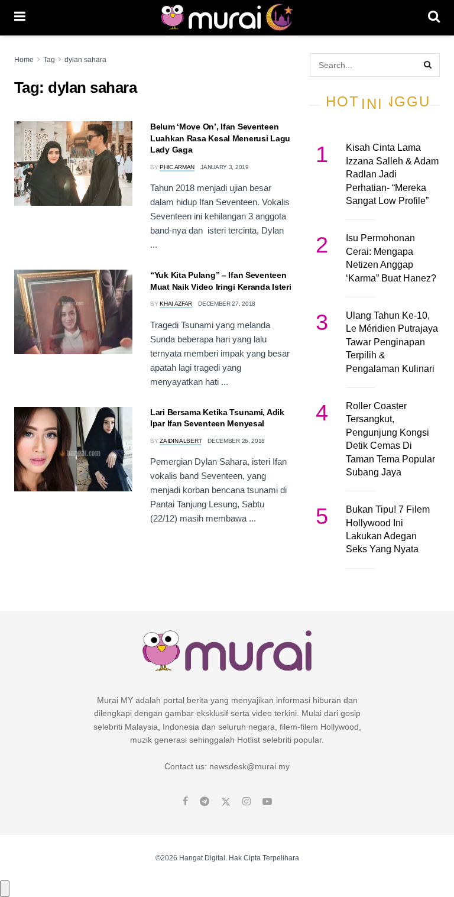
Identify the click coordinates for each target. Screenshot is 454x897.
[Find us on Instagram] (246, 802)
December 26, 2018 (236, 441)
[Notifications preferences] (4, 888)
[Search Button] (434, 17)
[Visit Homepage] (227, 18)
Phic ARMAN (177, 167)
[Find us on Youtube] (267, 802)
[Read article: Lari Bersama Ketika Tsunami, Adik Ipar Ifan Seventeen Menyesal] (73, 449)
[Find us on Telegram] (204, 802)
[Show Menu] (19, 17)
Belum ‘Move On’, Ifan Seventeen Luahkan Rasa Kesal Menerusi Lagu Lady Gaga (220, 138)
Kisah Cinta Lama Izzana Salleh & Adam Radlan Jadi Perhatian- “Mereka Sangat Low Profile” (392, 174)
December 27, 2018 (226, 303)
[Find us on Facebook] (185, 802)
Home (24, 60)
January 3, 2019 (224, 167)
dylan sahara (85, 60)
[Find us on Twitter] (226, 802)
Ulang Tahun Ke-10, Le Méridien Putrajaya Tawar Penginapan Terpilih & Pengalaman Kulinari (392, 342)
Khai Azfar (176, 303)
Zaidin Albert (181, 441)
